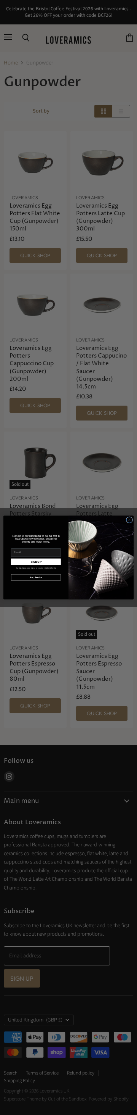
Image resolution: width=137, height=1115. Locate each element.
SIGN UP (35, 562)
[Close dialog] (129, 520)
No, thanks (36, 577)
